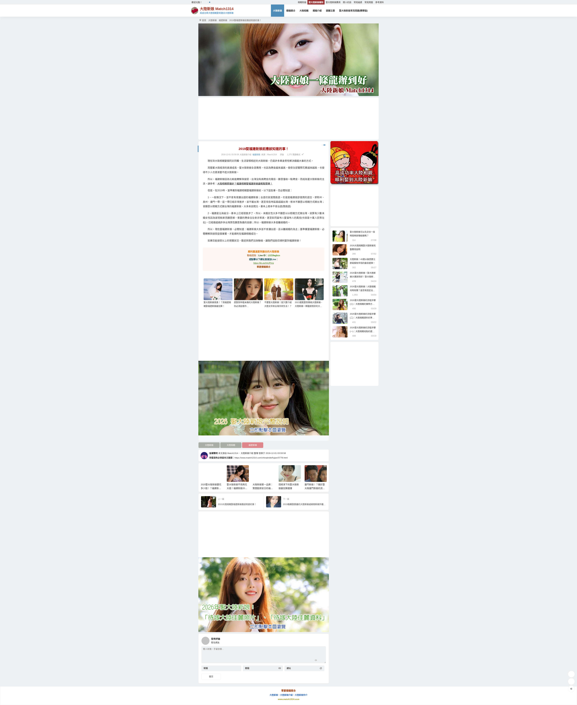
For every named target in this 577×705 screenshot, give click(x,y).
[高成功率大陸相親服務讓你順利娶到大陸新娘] (354, 162)
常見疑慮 (358, 2)
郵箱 (247, 668)
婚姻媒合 (290, 10)
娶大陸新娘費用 (333, 2)
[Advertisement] (288, 119)
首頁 (204, 20)
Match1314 (272, 154)
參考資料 (379, 2)
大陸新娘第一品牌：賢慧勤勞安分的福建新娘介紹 (237, 488)
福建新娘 (223, 20)
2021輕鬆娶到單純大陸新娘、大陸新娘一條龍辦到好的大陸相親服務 (309, 306)
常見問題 (369, 2)
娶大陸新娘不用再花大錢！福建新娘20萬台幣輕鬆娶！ (211, 488)
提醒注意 (330, 10)
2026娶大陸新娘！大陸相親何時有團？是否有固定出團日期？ (363, 290)
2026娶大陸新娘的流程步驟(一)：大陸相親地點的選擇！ (363, 331)
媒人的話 (347, 2)
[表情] (321, 660)
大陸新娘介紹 (247, 453)
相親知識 (302, 2)
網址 (289, 668)
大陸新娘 (277, 10)
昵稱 (206, 668)
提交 (211, 676)
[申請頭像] (323, 640)
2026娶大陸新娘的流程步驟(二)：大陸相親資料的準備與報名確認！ (363, 318)
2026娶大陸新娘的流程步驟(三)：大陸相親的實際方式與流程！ (363, 304)
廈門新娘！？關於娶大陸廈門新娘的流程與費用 (289, 488)
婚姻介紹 (317, 10)
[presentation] (310, 470)
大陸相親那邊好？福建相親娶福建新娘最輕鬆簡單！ (245, 183)
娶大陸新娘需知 (316, 2)
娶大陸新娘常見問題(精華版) (353, 10)
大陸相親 (303, 10)
